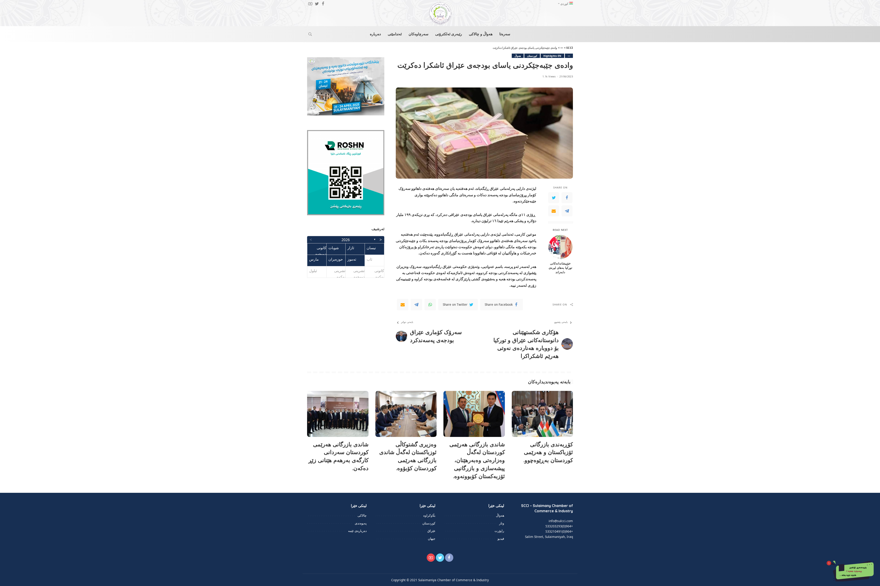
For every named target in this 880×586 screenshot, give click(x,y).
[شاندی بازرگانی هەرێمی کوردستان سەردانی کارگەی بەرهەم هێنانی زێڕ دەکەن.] (337, 414)
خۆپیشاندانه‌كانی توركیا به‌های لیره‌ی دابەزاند (560, 268)
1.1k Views (549, 76)
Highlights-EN (552, 55)
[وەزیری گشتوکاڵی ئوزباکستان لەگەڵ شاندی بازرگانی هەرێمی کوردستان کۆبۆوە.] (406, 414)
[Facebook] (566, 197)
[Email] (553, 210)
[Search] (310, 34)
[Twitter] (553, 197)
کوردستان (532, 55)
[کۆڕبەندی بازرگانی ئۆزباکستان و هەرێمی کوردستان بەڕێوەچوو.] (542, 414)
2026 (345, 239)
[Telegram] (566, 210)
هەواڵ (517, 55)
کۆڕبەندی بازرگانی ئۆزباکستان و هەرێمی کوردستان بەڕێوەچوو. (548, 452)
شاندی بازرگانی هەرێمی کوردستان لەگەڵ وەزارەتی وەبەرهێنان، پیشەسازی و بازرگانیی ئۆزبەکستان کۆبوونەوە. (477, 460)
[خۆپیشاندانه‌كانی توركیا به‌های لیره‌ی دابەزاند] (560, 247)
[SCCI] (440, 13)
